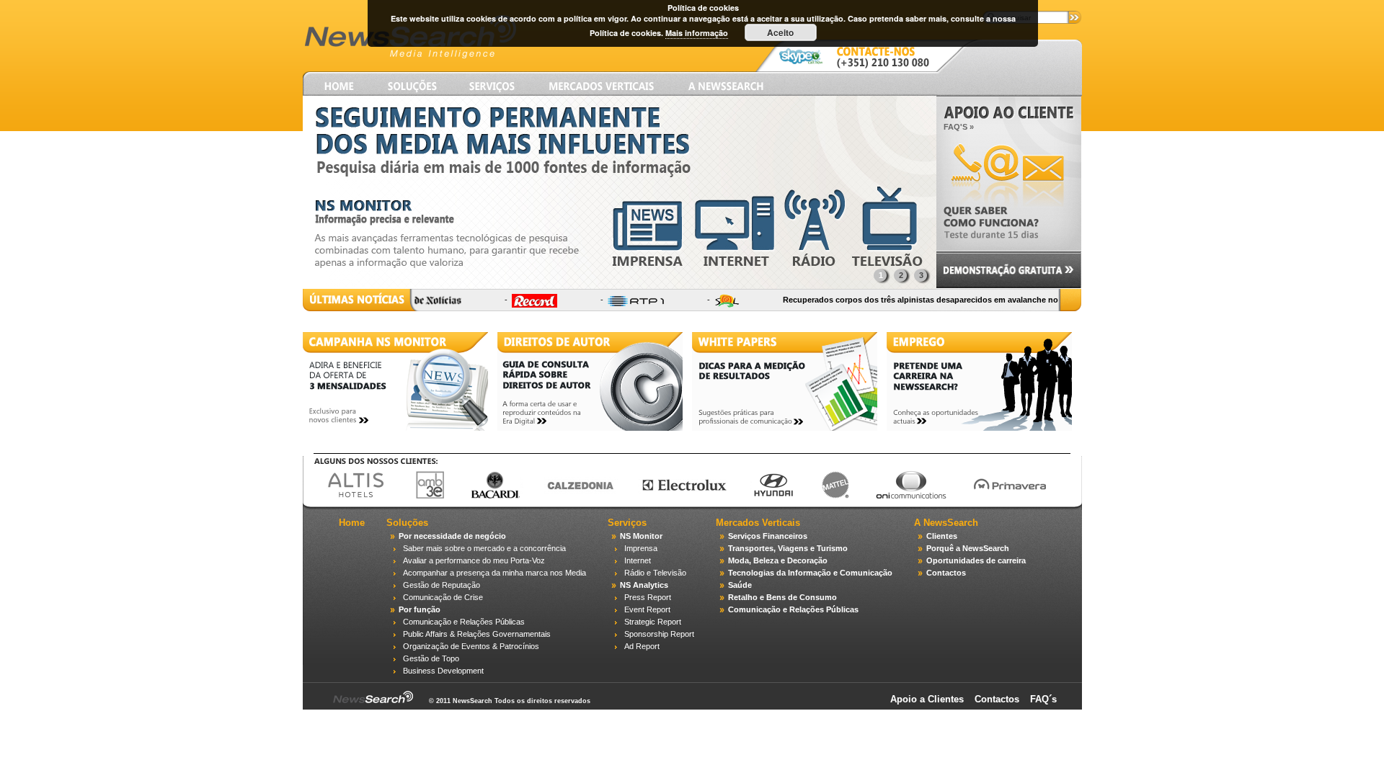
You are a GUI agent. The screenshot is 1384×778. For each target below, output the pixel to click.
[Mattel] (826, 496)
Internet (637, 560)
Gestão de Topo (431, 658)
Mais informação (696, 32)
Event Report (647, 609)
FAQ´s (1043, 699)
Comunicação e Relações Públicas (464, 621)
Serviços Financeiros (767, 536)
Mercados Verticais (758, 522)
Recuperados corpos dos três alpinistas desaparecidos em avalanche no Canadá (919, 299)
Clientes (941, 536)
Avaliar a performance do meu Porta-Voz (474, 560)
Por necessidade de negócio (452, 536)
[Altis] (347, 496)
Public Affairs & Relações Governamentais (477, 634)
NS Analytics (644, 585)
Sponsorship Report (659, 634)
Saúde (740, 585)
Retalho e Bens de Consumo (782, 597)
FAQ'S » (959, 126)
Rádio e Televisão (655, 572)
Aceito (780, 32)
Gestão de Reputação (441, 585)
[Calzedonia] (572, 496)
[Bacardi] (487, 496)
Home (352, 522)
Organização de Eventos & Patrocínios (471, 646)
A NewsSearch (946, 522)
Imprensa (640, 548)
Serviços (627, 522)
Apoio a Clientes (927, 699)
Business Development (443, 670)
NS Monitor (641, 536)
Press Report (647, 597)
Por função (419, 609)
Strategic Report (652, 621)
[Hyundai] (765, 496)
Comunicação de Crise (443, 597)
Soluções (407, 522)
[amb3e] (421, 496)
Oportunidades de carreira (976, 560)
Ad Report (642, 646)
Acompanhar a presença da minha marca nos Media (494, 572)
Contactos (946, 572)
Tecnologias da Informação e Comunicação (810, 572)
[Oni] (903, 496)
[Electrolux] (675, 496)
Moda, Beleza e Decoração (778, 560)
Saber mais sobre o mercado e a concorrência (484, 548)
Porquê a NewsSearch (967, 548)
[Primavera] (1001, 496)
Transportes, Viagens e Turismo (788, 548)
